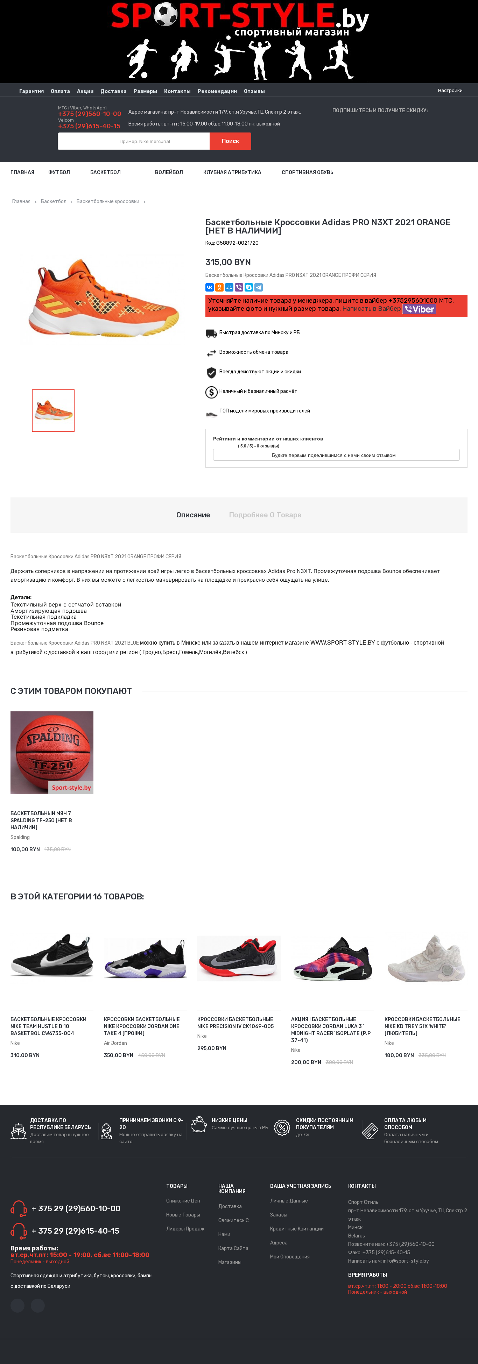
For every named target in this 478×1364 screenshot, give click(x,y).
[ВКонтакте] (209, 287)
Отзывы (254, 91)
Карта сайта (233, 1248)
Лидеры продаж (185, 1229)
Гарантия (31, 91)
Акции (85, 91)
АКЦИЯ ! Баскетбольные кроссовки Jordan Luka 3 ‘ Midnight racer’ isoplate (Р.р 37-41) (331, 1030)
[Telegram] (258, 287)
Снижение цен (183, 1201)
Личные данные (289, 1201)
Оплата (60, 91)
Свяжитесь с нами (233, 1227)
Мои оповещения (290, 1257)
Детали (80, 846)
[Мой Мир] (229, 287)
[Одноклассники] (219, 287)
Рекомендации (217, 91)
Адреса (279, 1243)
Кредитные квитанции (297, 1229)
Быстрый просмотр (90, 846)
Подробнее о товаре (265, 515)
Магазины (229, 1262)
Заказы (278, 1215)
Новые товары (183, 1215)
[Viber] (239, 287)
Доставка (113, 91)
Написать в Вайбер (372, 309)
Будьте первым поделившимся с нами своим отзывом (334, 454)
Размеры (145, 91)
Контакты (177, 91)
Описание (193, 515)
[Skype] (249, 287)
